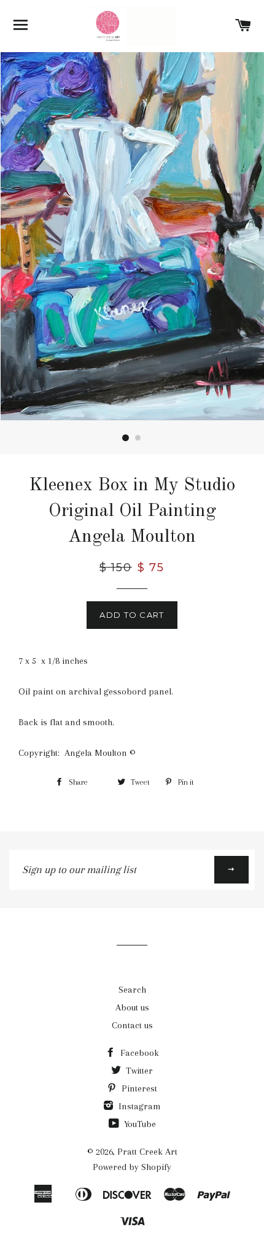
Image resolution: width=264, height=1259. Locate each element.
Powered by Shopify (132, 1166)
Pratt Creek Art (147, 1151)
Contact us (132, 1025)
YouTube (139, 1124)
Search (132, 989)
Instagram (138, 1106)
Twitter (138, 1070)
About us (132, 1007)
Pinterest (138, 1088)
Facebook (138, 1052)
